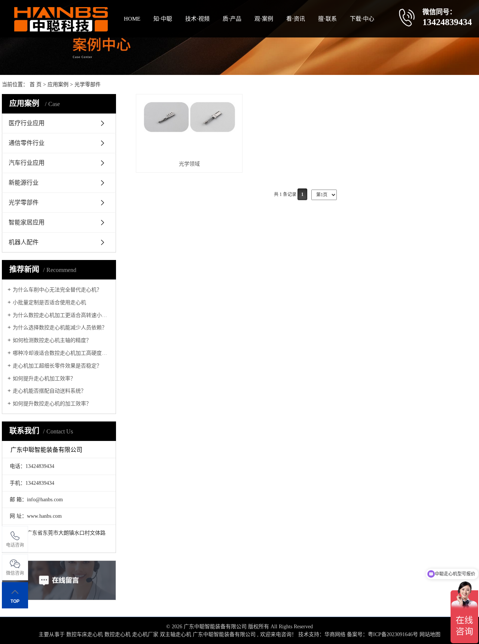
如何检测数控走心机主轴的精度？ (52, 340)
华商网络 (334, 634)
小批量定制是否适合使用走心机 (49, 302)
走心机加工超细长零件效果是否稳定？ (57, 366)
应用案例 (58, 84)
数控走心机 (117, 634)
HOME (132, 19)
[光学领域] (189, 127)
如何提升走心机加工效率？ (44, 378)
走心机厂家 (145, 634)
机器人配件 (24, 242)
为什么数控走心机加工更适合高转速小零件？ (61, 315)
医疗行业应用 (27, 123)
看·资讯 (295, 19)
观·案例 (263, 19)
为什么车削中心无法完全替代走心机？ (57, 290)
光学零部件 (87, 84)
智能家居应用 (27, 222)
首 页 (36, 84)
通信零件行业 (27, 143)
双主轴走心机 (175, 634)
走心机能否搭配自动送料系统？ (49, 391)
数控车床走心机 (84, 634)
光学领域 (189, 164)
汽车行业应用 (27, 163)
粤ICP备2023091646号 (393, 634)
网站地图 (429, 634)
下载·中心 (362, 19)
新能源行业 (24, 182)
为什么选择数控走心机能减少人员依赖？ (60, 327)
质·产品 (232, 19)
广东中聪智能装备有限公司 (224, 634)
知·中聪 (162, 19)
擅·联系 (327, 19)
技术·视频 (197, 19)
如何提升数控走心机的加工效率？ (52, 403)
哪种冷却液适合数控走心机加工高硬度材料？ (61, 353)
